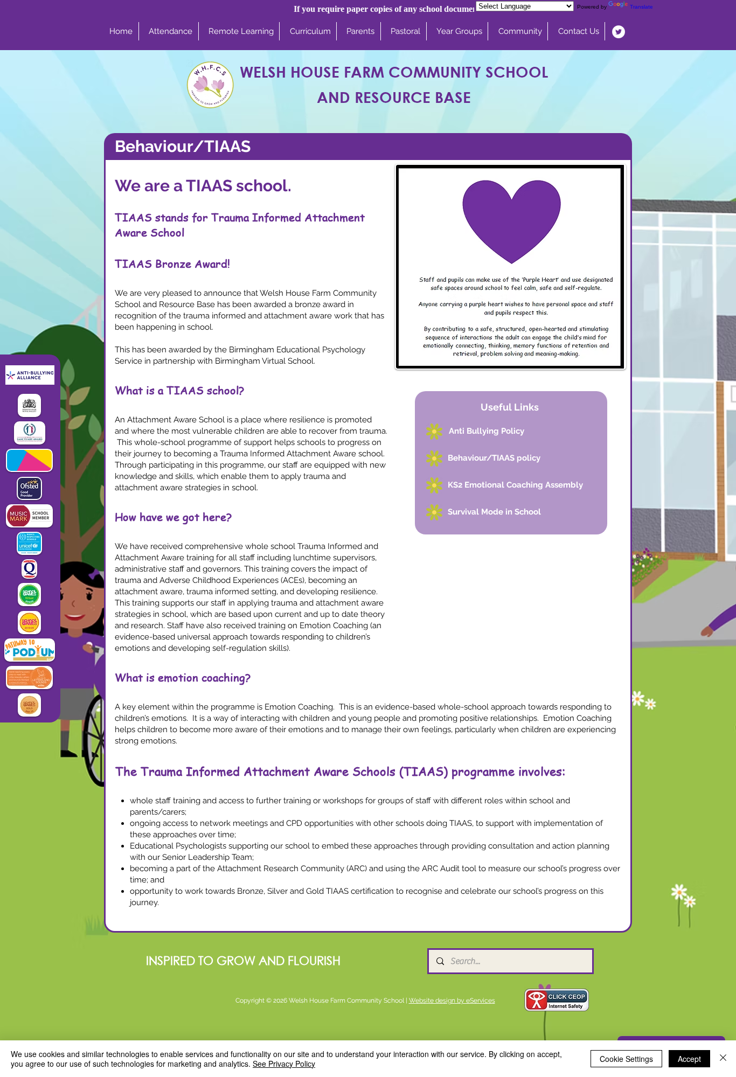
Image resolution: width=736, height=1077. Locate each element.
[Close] (723, 1058)
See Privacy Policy (284, 1063)
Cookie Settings (626, 1058)
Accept (689, 1058)
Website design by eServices (452, 1000)
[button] (310, 31)
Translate (641, 7)
